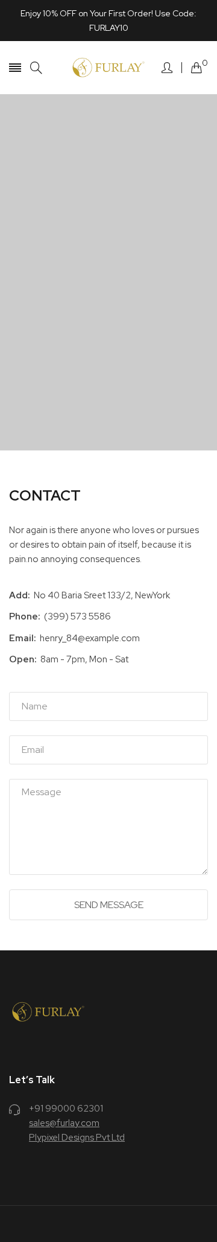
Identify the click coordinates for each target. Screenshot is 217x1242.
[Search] (36, 68)
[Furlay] (108, 67)
